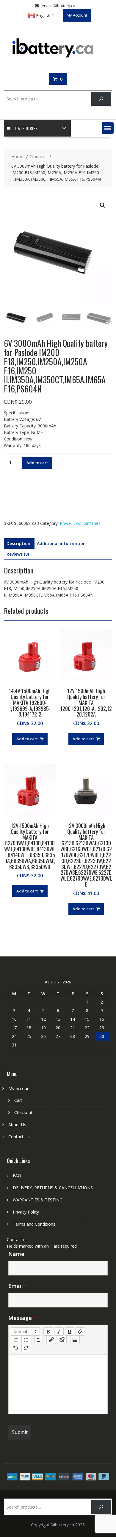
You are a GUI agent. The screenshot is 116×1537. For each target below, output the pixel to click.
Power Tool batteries (80, 523)
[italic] (59, 1331)
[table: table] (75, 1340)
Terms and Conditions (34, 1224)
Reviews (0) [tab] (18, 554)
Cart (18, 1100)
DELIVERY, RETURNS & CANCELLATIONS (53, 1187)
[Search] (101, 99)
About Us (17, 1124)
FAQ (17, 1175)
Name (16, 1253)
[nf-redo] (26, 1348)
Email (17, 1285)
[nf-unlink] (62, 1340)
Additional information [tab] (61, 543)
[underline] (69, 1331)
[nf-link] (51, 1340)
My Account (77, 15)
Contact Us (19, 1136)
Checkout (23, 1112)
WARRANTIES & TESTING (37, 1200)
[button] (108, 128)
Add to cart (37, 462)
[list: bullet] (26, 1340)
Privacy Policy (26, 1212)
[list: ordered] (15, 1340)
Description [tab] (18, 543)
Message (22, 1317)
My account (19, 1088)
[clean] (80, 1331)
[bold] (48, 1331)
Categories (26, 128)
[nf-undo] (15, 1348)
